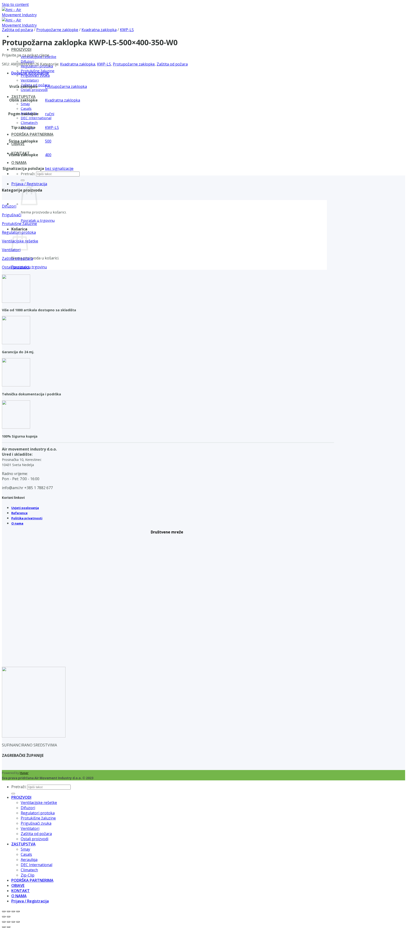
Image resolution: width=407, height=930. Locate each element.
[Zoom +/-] (4, 911)
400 (48, 154)
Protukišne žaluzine (38, 818)
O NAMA (19, 162)
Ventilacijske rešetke (39, 802)
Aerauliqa (29, 859)
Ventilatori (30, 80)
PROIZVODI (21, 49)
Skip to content (15, 4)
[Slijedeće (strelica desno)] (8, 916)
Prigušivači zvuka (36, 823)
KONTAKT (20, 890)
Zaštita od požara (17, 29)
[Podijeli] (13, 911)
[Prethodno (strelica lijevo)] (4, 916)
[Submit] (22, 180)
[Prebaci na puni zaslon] (8, 911)
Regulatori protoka (38, 812)
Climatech (29, 122)
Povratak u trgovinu (38, 220)
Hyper (24, 773)
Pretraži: (28, 173)
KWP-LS (127, 29)
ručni (49, 113)
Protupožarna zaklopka (66, 86)
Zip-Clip (27, 875)
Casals (26, 108)
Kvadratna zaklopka (99, 29)
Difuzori (28, 807)
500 (48, 141)
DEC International (36, 117)
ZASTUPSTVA (23, 96)
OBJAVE (17, 143)
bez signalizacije (59, 168)
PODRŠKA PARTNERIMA (32, 134)
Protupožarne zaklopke (57, 29)
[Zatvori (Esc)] (18, 911)
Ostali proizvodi (34, 89)
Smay (25, 103)
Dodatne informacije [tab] (30, 73)
